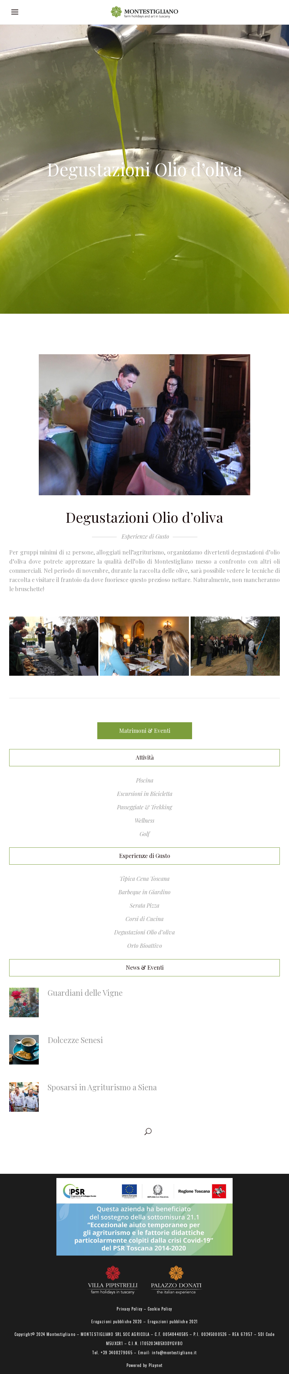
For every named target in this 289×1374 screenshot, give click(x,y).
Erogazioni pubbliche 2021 (173, 1321)
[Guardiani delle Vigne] (24, 1002)
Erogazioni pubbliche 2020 (116, 1321)
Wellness (144, 820)
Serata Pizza (144, 905)
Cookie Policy (160, 1309)
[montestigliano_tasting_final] (53, 646)
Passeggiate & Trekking (144, 807)
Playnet (156, 1365)
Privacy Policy (129, 1309)
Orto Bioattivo (144, 945)
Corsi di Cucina (144, 918)
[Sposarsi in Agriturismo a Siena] (24, 1097)
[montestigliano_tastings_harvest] (235, 646)
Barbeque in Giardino (144, 892)
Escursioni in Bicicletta (144, 793)
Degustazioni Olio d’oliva (144, 932)
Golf (144, 834)
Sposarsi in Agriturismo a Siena (102, 1087)
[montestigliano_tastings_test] (144, 646)
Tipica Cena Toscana (144, 878)
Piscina (144, 780)
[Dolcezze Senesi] (24, 1050)
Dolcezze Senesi (75, 1040)
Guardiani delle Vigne (85, 992)
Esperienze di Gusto (145, 536)
